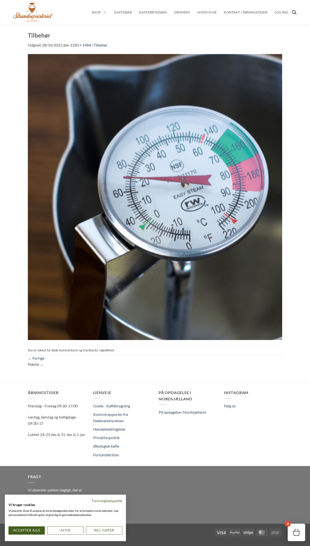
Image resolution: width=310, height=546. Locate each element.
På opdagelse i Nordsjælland (182, 412)
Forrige (36, 358)
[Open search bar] (294, 12)
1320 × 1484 (80, 45)
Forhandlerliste (106, 454)
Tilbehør (100, 45)
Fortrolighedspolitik (107, 501)
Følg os (230, 406)
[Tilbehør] (155, 196)
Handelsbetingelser (109, 429)
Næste (36, 364)
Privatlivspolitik (106, 437)
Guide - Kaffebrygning (111, 406)
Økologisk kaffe (106, 446)
